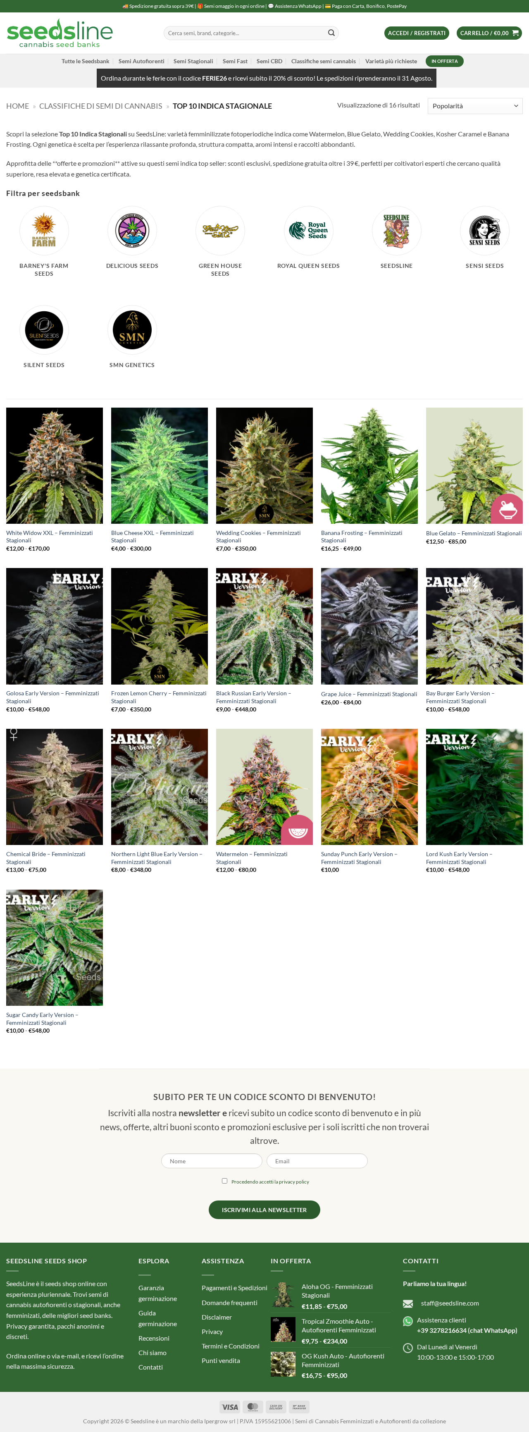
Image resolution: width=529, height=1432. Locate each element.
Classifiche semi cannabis (323, 60)
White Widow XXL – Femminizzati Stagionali (49, 536)
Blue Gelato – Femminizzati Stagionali (474, 533)
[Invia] (331, 33)
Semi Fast (235, 60)
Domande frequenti (229, 1302)
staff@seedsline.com (450, 1303)
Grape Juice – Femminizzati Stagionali (369, 693)
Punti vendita (221, 1361)
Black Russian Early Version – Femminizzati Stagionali (253, 697)
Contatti (150, 1367)
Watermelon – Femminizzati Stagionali (252, 857)
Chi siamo (152, 1352)
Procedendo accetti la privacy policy (270, 1182)
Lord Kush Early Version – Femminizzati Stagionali (459, 857)
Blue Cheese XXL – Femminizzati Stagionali (152, 536)
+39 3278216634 (442, 1330)
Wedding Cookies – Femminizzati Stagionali (258, 536)
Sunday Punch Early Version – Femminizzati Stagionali (359, 857)
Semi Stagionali (193, 60)
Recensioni (153, 1338)
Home (17, 105)
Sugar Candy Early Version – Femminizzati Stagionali (42, 1018)
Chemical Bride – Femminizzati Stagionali (46, 857)
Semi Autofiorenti (141, 60)
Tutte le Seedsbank (86, 60)
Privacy (212, 1331)
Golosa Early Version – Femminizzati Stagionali (52, 697)
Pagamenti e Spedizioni (234, 1288)
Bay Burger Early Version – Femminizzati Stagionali (460, 697)
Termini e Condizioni (231, 1346)
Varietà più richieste (391, 60)
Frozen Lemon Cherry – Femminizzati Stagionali (159, 697)
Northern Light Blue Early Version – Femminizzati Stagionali (157, 857)
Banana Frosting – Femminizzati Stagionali (362, 536)
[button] (416, 33)
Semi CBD (269, 60)
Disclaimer (217, 1317)
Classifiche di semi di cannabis (100, 105)
